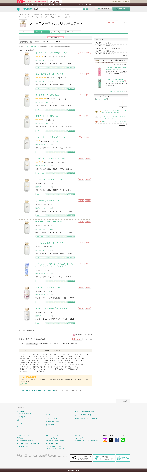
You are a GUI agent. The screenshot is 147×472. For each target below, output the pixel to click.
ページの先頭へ (124, 401)
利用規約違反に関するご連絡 (55, 441)
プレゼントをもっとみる (117, 91)
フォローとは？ (123, 22)
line (123, 440)
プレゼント (50, 415)
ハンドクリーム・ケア (40, 358)
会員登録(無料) (116, 2)
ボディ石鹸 (79, 365)
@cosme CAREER (86, 418)
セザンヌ (104, 121)
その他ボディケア (25, 358)
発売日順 (61, 46)
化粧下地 (35, 354)
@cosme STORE (83, 415)
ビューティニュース (53, 418)
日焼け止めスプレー (74, 369)
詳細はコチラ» (25, 384)
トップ (22, 32)
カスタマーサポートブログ (54, 443)
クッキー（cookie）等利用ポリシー (28, 443)
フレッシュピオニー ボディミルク (49, 243)
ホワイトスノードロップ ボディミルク (51, 308)
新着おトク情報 (54, 2)
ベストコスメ (89, 4)
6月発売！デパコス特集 (105, 53)
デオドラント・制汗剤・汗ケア (53, 367)
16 (63, 57)
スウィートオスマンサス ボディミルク (51, 137)
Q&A (45, 4)
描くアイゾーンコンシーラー (117, 121)
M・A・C (105, 116)
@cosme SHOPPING (84, 411)
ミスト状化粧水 (79, 360)
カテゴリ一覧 (80, 4)
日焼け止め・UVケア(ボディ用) (30, 362)
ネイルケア (44, 362)
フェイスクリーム (25, 354)
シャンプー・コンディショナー (55, 356)
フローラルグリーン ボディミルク (49, 179)
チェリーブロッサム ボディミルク (49, 222)
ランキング (26, 4)
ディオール (105, 111)
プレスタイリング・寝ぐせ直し (29, 365)
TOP (19, 4)
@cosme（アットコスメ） (74, 390)
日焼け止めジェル (60, 369)
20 (64, 99)
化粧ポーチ (23, 369)
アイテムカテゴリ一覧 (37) (69, 344)
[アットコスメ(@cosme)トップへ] (24, 10)
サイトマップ (78, 438)
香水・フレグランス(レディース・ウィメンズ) (64, 354)
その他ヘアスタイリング (73, 356)
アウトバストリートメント (58, 362)
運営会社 (77, 435)
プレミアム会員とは (23, 435)
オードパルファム (25, 371)
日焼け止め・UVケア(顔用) (56, 358)
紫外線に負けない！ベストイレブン (109, 48)
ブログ (40, 4)
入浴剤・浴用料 (25, 360)
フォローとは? (88, 339)
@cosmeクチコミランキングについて (86, 441)
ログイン (126, 2)
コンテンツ (70, 32)
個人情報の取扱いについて (25, 441)
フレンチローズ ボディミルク (47, 95)
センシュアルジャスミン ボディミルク (51, 53)
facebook (117, 440)
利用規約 (20, 438)
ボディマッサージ (25, 367)
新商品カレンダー (52, 421)
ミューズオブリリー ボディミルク (49, 74)
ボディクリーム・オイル (66, 365)
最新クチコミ (50, 425)
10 (50, 247)
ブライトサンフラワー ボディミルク (50, 158)
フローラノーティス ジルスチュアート (35, 339)
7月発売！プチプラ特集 (105, 45)
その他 (22, 356)
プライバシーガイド (23, 446)
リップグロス (44, 354)
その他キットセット (37, 360)
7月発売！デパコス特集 (105, 43)
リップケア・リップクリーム (35, 356)
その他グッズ (68, 360)
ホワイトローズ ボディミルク (47, 116)
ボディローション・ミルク (44, 60)
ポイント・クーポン (24, 420)
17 (59, 120)
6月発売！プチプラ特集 (105, 51)
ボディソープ (84, 354)
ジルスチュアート (24, 390)
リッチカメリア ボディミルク (47, 201)
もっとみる (122, 55)
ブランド (34, 4)
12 (50, 183)
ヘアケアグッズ (33, 369)
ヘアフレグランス (38, 371)
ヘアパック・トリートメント (75, 358)
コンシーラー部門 (101, 99)
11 (61, 162)
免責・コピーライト (52, 435)
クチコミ (55, 32)
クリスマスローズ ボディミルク (48, 287)
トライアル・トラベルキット (74, 367)
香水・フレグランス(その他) (54, 360)
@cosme (25, 413)
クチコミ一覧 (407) (45, 344)
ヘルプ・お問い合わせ (53, 438)
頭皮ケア (70, 362)
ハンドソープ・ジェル (47, 369)
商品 (39, 32)
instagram (105, 440)
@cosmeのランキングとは (83, 335)
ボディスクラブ (37, 367)
